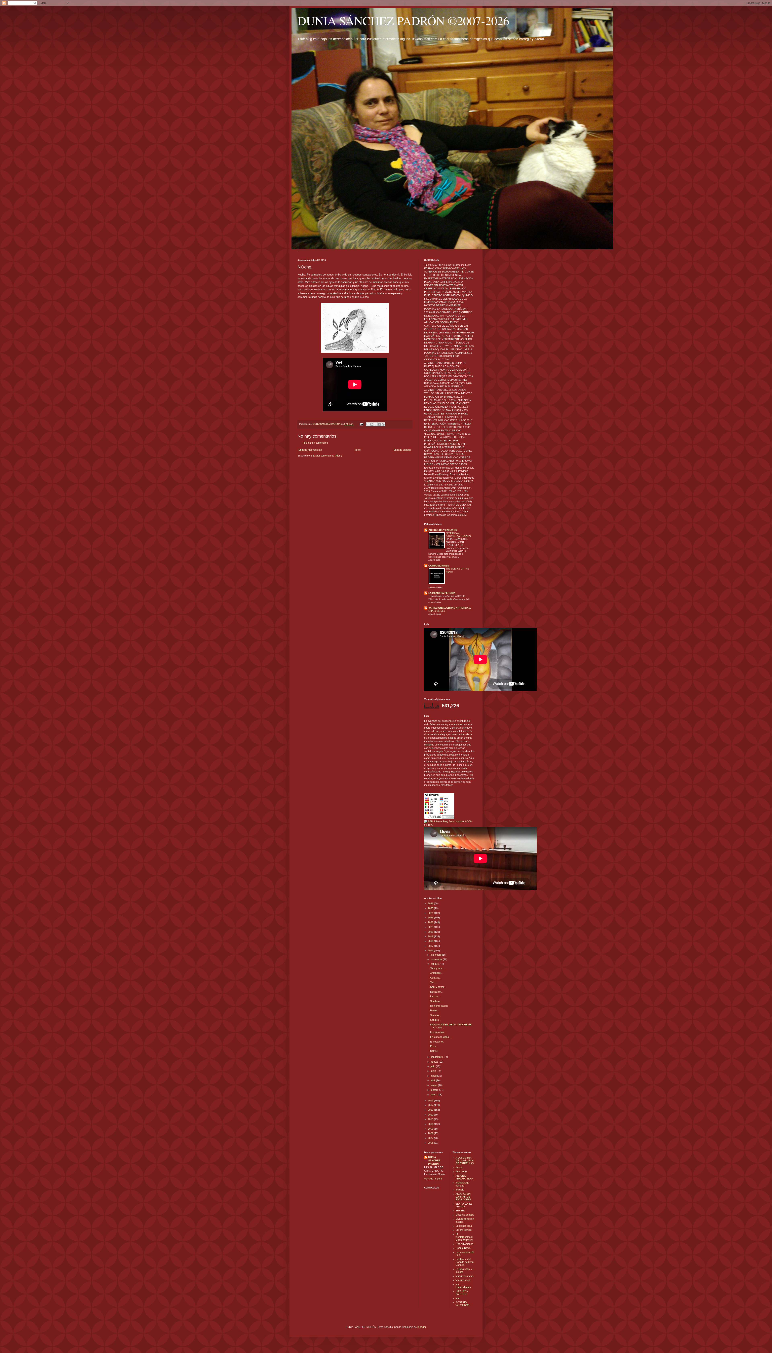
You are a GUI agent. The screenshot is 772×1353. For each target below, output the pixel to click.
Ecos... (433, 1046)
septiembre (437, 1057)
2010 (431, 1124)
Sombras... (436, 1001)
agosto (435, 1061)
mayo (434, 1075)
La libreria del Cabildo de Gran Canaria (465, 1262)
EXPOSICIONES (437, 611)
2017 (431, 946)
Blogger (421, 1327)
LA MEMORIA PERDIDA (442, 593)
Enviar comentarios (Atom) (327, 455)
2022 (431, 922)
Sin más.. (435, 1015)
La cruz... (435, 996)
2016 (431, 950)
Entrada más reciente (310, 449)
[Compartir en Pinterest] (383, 424)
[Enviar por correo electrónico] (368, 424)
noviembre (437, 959)
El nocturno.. (437, 1041)
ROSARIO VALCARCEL (463, 1304)
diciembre (436, 954)
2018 (431, 941)
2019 (431, 936)
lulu (458, 1298)
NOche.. (434, 1051)
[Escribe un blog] (372, 424)
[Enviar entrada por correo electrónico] (361, 424)
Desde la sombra (465, 1214)
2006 (431, 1142)
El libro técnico (464, 1230)
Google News (463, 1248)
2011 (431, 1119)
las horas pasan (439, 1005)
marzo (434, 1085)
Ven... (433, 982)
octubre (435, 964)
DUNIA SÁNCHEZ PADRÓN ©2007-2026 (403, 20)
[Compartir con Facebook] (379, 424)
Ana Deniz (461, 1171)
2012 (431, 1114)
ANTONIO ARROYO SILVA (464, 1177)
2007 (431, 1138)
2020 (431, 931)
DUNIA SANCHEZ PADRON (434, 1161)
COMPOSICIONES (438, 565)
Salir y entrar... (438, 987)
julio (433, 1066)
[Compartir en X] (376, 424)
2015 (431, 1100)
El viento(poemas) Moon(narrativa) (464, 1237)
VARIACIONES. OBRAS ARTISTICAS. (449, 608)
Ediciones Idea (464, 1225)
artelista (460, 1189)
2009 (431, 1128)
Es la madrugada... (440, 1037)
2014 (431, 1105)
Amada (459, 1167)
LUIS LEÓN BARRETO (462, 1292)
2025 (431, 908)
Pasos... (434, 1010)
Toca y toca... (437, 968)
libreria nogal (463, 1280)
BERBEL (460, 1210)
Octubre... (435, 1020)
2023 (431, 917)
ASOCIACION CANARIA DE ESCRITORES (463, 1197)
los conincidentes (463, 1285)
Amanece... (436, 973)
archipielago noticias (462, 1184)
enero (434, 1094)
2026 (431, 903)
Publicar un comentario (315, 442)
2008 (431, 1133)
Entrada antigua (402, 449)
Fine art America (464, 1244)
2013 (431, 1109)
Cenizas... (435, 977)
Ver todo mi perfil (433, 1178)
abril (433, 1080)
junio (434, 1071)
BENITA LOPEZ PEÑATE (464, 1205)
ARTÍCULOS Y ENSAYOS (442, 530)
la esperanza (437, 1032)
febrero (435, 1090)
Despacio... (436, 991)
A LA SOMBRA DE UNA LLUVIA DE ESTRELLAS (465, 1160)
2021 (431, 927)
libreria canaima (464, 1276)
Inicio (358, 449)
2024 (431, 913)
